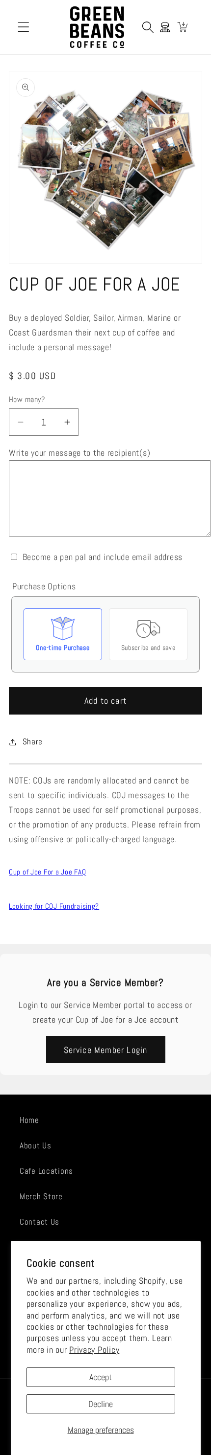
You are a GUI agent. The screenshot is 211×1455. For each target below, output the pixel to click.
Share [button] (33, 742)
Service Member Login (106, 1049)
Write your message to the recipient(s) (79, 452)
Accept (100, 1377)
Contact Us (39, 1222)
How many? (27, 399)
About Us (36, 1146)
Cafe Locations (46, 1171)
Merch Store (41, 1196)
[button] (24, 27)
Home (29, 1120)
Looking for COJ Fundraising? (54, 906)
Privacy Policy (94, 1349)
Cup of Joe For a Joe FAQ (47, 871)
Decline (100, 1404)
